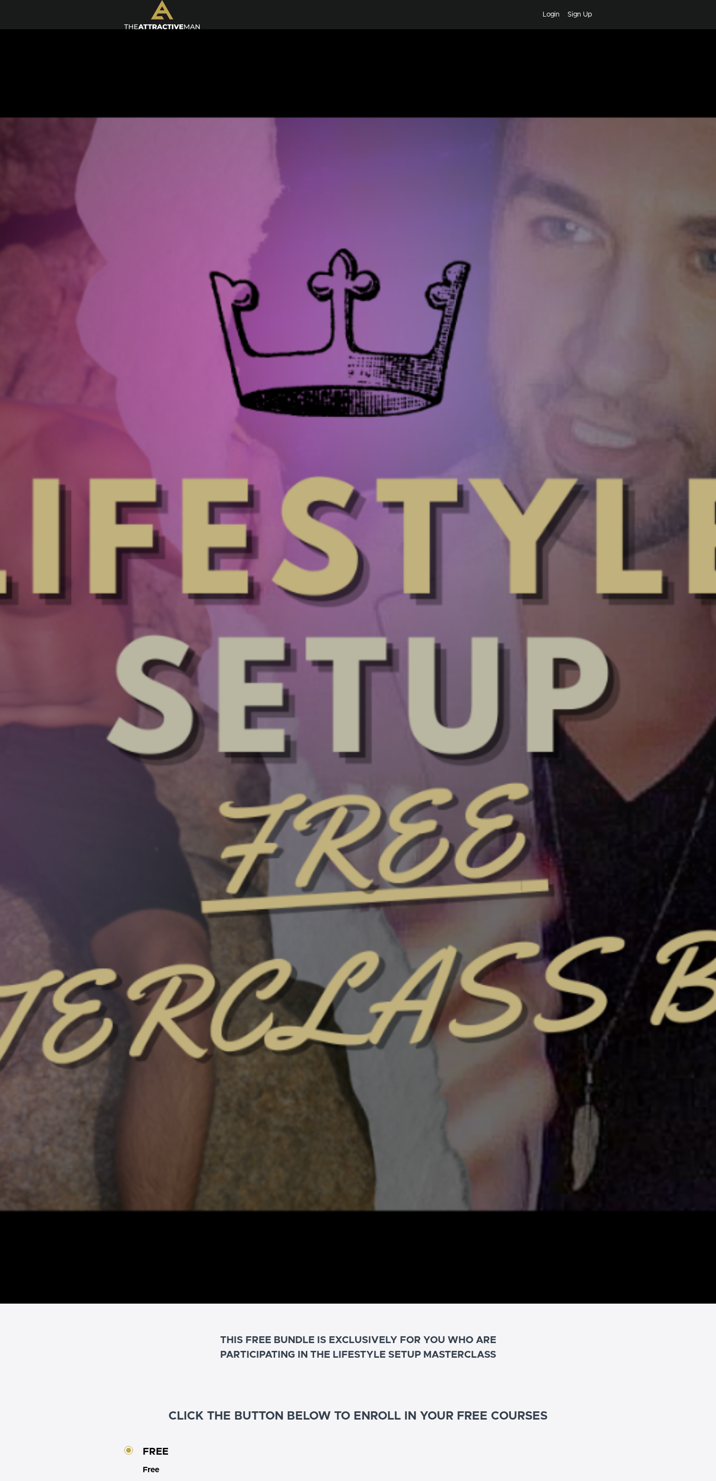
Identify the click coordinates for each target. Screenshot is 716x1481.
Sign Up (579, 14)
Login (551, 14)
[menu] (563, 14)
